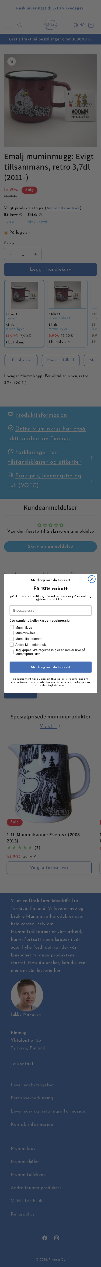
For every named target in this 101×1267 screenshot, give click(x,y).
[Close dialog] (91, 579)
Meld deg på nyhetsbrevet (50, 667)
